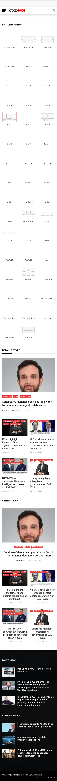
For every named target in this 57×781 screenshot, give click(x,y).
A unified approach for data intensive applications (31, 738)
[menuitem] (9, 40)
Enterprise (8, 421)
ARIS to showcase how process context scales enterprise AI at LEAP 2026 (42, 444)
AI (31, 460)
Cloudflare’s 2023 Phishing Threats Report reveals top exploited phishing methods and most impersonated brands (35, 701)
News (15, 396)
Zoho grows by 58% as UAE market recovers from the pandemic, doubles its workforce (35, 753)
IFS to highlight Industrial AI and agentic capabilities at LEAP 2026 (14, 444)
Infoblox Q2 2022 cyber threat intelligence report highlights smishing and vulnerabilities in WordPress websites (33, 686)
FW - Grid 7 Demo (12, 24)
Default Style (11, 350)
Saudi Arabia (43, 421)
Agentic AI (7, 396)
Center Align (10, 500)
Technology (25, 396)
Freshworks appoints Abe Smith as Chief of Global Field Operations (35, 725)
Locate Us (51, 777)
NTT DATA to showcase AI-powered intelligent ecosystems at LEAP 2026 (14, 483)
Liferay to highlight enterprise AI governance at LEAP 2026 (40, 483)
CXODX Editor (8, 410)
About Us (39, 777)
